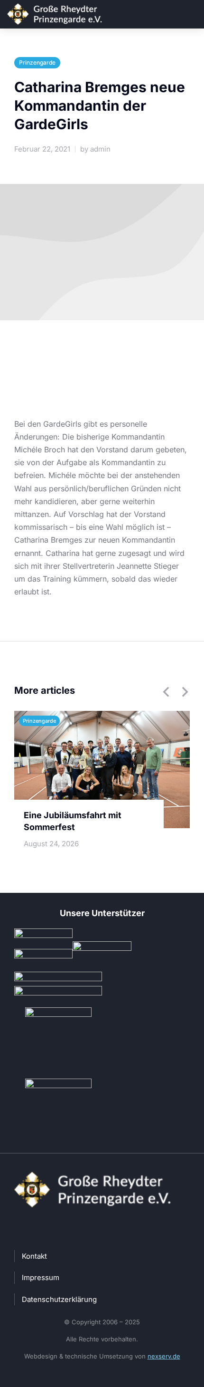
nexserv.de (164, 1356)
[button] (166, 691)
